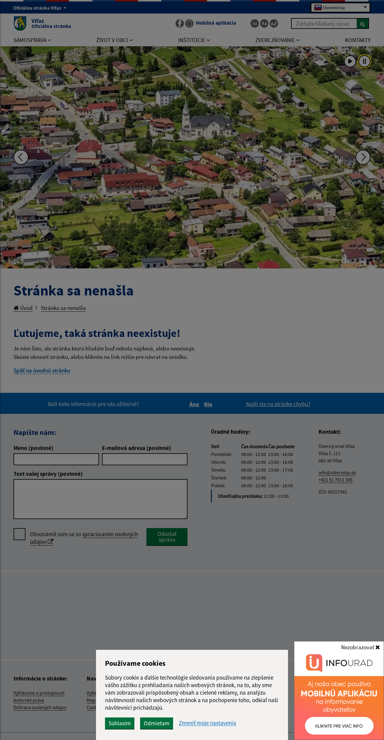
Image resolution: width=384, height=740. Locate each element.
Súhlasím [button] (120, 723)
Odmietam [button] (157, 723)
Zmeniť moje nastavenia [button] (207, 723)
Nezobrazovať (358, 647)
